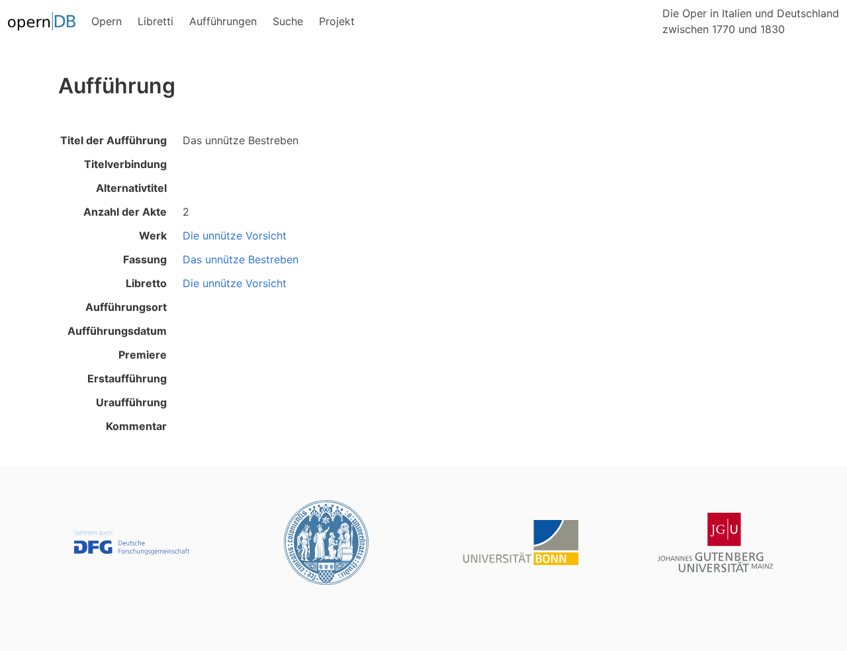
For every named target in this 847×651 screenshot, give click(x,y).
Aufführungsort (126, 307)
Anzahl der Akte (125, 211)
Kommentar (136, 426)
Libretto (146, 283)
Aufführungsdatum (117, 330)
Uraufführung (131, 402)
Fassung (145, 259)
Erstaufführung (127, 378)
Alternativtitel (131, 188)
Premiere (142, 354)
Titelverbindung (125, 164)
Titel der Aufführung (113, 140)
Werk (153, 235)
